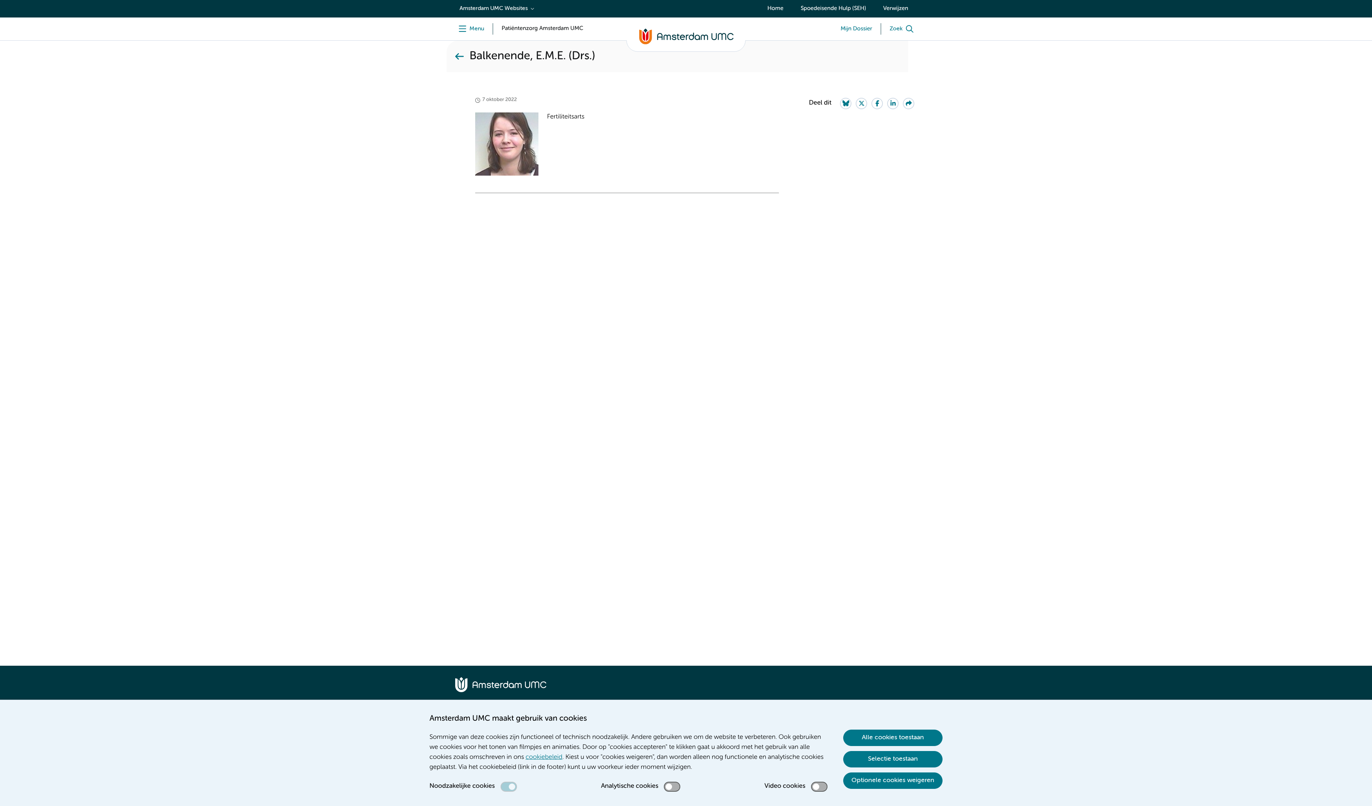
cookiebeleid (544, 757)
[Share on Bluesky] (845, 103)
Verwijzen (895, 8)
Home (775, 8)
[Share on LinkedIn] (893, 103)
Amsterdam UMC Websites (493, 8)
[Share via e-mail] (908, 103)
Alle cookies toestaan (893, 737)
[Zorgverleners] (459, 56)
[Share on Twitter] (861, 103)
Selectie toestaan (893, 759)
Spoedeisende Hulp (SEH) (833, 8)
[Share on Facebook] (877, 103)
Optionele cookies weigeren (892, 780)
